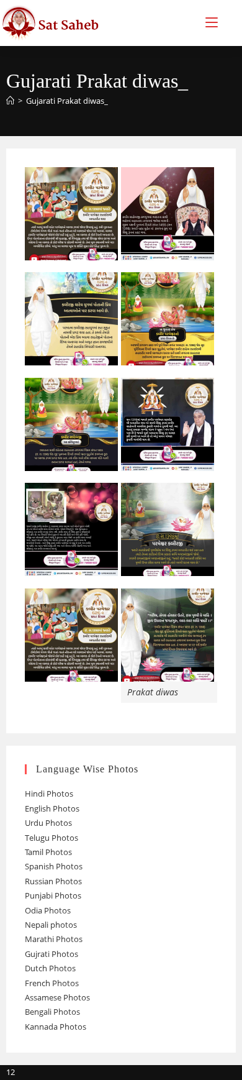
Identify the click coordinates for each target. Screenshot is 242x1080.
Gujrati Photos (51, 953)
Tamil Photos (48, 852)
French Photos (52, 983)
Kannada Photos (55, 1026)
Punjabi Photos (53, 895)
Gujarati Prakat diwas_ (67, 100)
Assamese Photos (57, 997)
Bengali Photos (52, 1011)
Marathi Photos (54, 939)
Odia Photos (48, 910)
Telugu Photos (51, 837)
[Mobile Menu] (211, 22)
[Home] (10, 100)
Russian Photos (53, 881)
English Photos (52, 808)
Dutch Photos (50, 968)
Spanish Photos (54, 866)
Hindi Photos (49, 793)
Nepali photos (51, 924)
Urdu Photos (48, 822)
